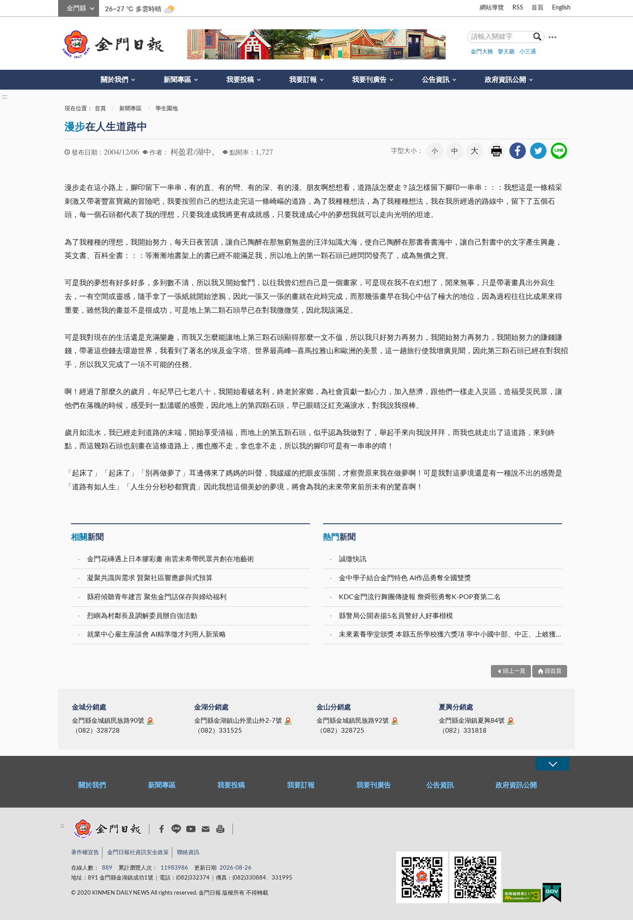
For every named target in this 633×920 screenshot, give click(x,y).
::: (62, 6)
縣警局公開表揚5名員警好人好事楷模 (396, 615)
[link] (517, 151)
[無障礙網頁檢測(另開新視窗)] (522, 897)
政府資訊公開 (505, 79)
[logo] (111, 44)
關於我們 (114, 79)
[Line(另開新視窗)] (176, 829)
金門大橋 (482, 52)
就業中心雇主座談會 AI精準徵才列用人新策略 (156, 634)
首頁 (537, 8)
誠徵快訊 (352, 559)
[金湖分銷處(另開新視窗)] (288, 721)
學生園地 (166, 109)
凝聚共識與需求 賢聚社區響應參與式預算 (150, 578)
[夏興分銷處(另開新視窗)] (510, 721)
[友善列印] (220, 829)
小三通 (527, 52)
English (561, 8)
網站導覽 (492, 8)
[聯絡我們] (205, 829)
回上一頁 (514, 671)
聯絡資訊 (188, 852)
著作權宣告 (85, 852)
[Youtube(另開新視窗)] (191, 829)
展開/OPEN (552, 764)
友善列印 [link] (496, 151)
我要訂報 (303, 79)
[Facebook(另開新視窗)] (161, 829)
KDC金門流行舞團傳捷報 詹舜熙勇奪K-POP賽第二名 (420, 597)
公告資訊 (436, 79)
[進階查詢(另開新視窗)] (552, 37)
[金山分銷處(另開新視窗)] (395, 721)
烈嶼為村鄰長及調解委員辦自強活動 (142, 615)
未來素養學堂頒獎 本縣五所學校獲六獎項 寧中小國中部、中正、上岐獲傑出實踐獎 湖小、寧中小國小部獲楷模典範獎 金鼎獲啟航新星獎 (451, 634)
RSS (517, 8)
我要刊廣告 (369, 79)
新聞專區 (177, 79)
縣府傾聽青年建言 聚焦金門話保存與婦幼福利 (157, 597)
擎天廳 (506, 52)
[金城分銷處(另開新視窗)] (150, 721)
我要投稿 (240, 79)
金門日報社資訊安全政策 (138, 852)
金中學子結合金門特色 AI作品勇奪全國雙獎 (405, 578)
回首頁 (553, 671)
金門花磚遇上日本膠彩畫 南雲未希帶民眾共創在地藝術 (170, 559)
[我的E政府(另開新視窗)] (552, 894)
